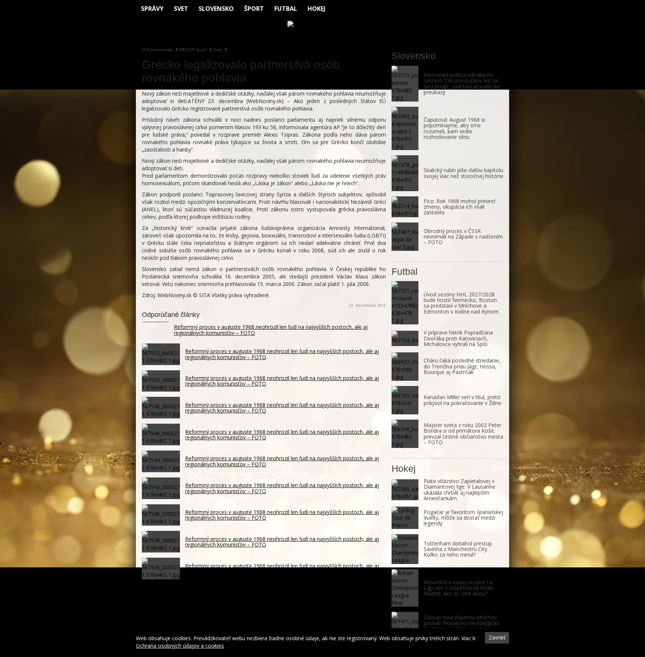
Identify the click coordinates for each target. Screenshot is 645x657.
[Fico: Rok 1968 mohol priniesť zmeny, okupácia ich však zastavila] (405, 206)
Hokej (316, 8)
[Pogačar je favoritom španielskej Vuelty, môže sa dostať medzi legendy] (405, 518)
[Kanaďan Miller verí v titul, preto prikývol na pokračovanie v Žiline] (405, 400)
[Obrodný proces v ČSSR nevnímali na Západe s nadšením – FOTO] (405, 236)
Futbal (285, 8)
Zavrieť (497, 637)
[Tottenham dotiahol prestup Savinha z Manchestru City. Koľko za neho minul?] (405, 549)
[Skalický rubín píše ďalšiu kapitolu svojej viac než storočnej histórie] (405, 173)
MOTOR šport (193, 49)
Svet (181, 8)
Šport (254, 8)
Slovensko (216, 8)
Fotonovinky (160, 49)
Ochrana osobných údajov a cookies (180, 645)
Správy (152, 8)
